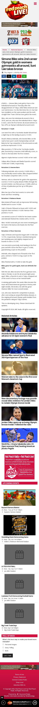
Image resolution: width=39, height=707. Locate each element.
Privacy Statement (20, 677)
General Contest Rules (19, 680)
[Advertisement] (20, 24)
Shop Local (19, 682)
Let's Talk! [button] (7, 656)
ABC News (23, 72)
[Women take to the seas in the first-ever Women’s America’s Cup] (20, 368)
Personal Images (11, 644)
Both (6, 651)
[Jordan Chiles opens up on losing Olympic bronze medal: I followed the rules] (20, 414)
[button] (35, 3)
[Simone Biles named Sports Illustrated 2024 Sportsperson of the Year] (20, 346)
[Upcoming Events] (20, 496)
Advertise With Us (19, 685)
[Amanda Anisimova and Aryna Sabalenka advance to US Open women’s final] (20, 325)
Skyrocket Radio (24, 694)
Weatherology (30, 696)
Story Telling (9, 648)
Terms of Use (19, 674)
